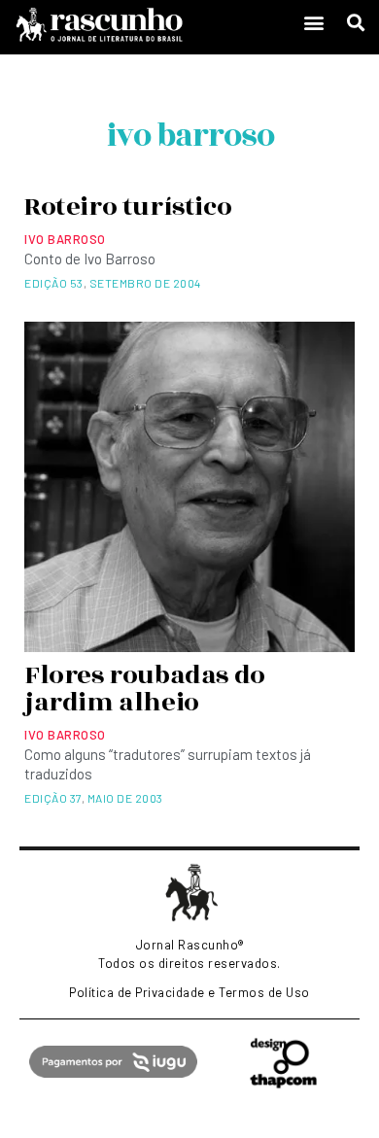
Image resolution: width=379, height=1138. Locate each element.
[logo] (146, 25)
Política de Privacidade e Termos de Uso (189, 992)
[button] (313, 23)
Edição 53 (54, 283)
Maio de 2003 (125, 798)
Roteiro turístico (127, 207)
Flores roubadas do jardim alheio (144, 689)
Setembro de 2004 (145, 283)
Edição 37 (53, 798)
